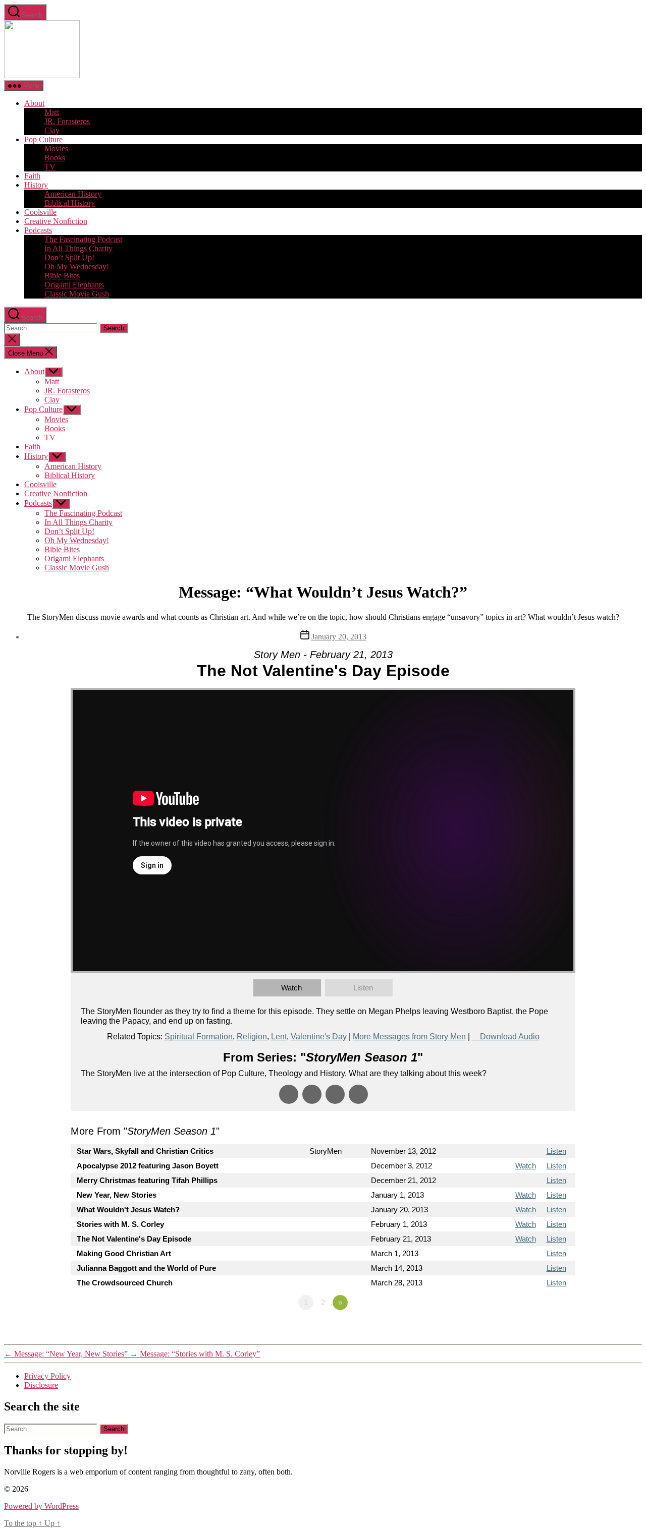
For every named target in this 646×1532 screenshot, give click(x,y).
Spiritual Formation (199, 1036)
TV (50, 166)
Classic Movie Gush (76, 293)
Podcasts (38, 230)
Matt (51, 112)
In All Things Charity (78, 248)
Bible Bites (62, 275)
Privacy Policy (47, 1376)
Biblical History (69, 203)
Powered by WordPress (41, 1506)
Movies (56, 148)
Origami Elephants (74, 284)
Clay (52, 130)
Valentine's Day (319, 1036)
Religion (252, 1036)
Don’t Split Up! (69, 257)
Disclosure (41, 1385)
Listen (363, 987)
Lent (279, 1036)
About (34, 103)
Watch (291, 987)
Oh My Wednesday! (76, 266)
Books (54, 157)
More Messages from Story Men (409, 1036)
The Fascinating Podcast (83, 239)
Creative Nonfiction (55, 221)
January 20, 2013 (338, 636)
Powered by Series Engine (538, 1330)
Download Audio (510, 1036)
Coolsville (40, 212)
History (36, 185)
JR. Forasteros (67, 121)
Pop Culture (43, 139)
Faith (32, 175)
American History (72, 194)
